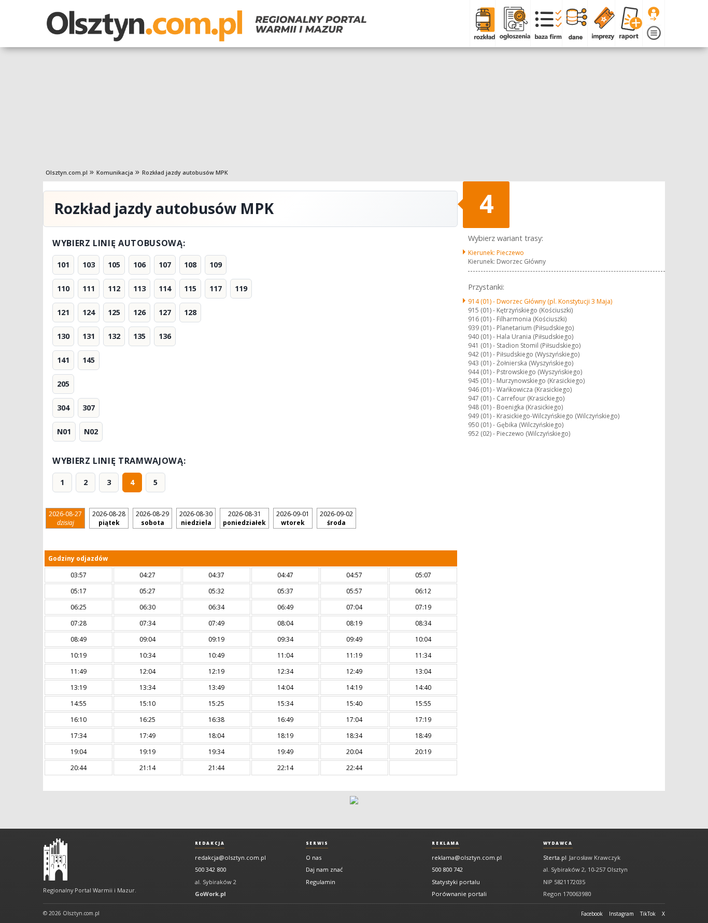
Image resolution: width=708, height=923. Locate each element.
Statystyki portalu (456, 882)
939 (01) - (521, 327)
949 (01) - (543, 415)
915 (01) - (520, 310)
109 (215, 264)
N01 (64, 431)
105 (114, 264)
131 (88, 336)
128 (190, 312)
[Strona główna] (206, 25)
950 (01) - (515, 424)
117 (215, 288)
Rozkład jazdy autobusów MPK (185, 172)
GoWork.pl (210, 894)
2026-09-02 (336, 518)
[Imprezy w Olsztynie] (601, 23)
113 (139, 288)
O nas (313, 857)
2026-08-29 (152, 518)
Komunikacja (114, 172)
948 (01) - (515, 407)
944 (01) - (525, 371)
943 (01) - (520, 363)
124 (88, 312)
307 (88, 408)
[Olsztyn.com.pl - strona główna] (55, 860)
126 (139, 312)
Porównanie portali (459, 894)
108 (190, 264)
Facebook (592, 913)
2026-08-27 (65, 518)
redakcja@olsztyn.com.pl (230, 857)
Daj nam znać (324, 869)
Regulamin (320, 882)
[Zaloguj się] (653, 14)
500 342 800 (210, 869)
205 (63, 384)
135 (139, 336)
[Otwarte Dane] (574, 23)
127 (165, 312)
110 (63, 288)
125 (114, 312)
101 (63, 264)
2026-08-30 (196, 518)
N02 (91, 431)
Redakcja (210, 843)
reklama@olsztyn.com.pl (467, 857)
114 (165, 288)
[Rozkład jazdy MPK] (482, 23)
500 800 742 (447, 869)
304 (63, 408)
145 (88, 360)
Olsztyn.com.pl (67, 172)
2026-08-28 (108, 518)
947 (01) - (516, 398)
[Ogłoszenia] (512, 23)
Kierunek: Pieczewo (496, 252)
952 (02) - (519, 433)
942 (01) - (523, 354)
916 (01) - (517, 319)
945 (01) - (526, 380)
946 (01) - (520, 389)
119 (241, 288)
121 (63, 312)
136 (165, 336)
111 (88, 288)
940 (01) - (520, 336)
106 (139, 264)
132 (114, 336)
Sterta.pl (555, 857)
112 (114, 288)
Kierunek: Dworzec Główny (507, 261)
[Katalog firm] (546, 23)
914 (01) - (540, 301)
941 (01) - (524, 345)
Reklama (445, 843)
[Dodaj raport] (628, 23)
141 (63, 360)
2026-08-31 (244, 518)
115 (190, 288)
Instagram (621, 913)
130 (63, 336)
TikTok (648, 913)
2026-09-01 (292, 518)
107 (165, 264)
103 (88, 264)
